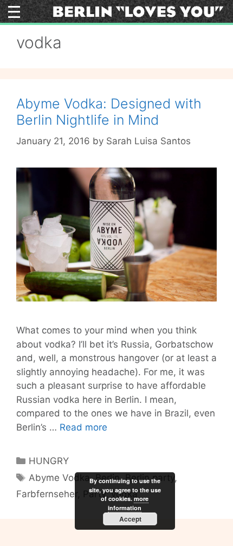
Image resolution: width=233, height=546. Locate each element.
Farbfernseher (46, 494)
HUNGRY (49, 460)
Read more (83, 427)
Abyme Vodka (59, 477)
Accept (130, 519)
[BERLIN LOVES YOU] (138, 10)
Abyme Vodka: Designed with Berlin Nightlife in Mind (109, 111)
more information (128, 503)
